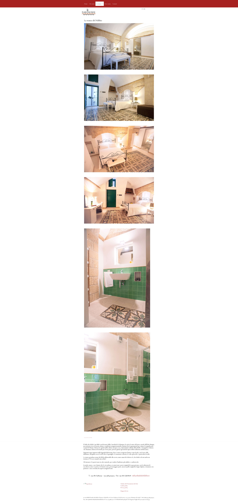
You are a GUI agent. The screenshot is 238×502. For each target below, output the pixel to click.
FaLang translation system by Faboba (88, 437)
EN (144, 9)
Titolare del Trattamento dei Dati (129, 484)
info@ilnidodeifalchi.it (140, 476)
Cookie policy (124, 485)
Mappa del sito (124, 491)
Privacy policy (124, 487)
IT (142, 9)
